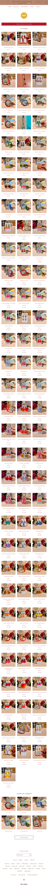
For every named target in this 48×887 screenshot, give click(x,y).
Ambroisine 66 (33, 863)
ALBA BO (38, 868)
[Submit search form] (30, 855)
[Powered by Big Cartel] (24, 884)
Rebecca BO (31, 868)
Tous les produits (24, 837)
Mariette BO (17, 868)
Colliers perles (27, 871)
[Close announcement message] (46, 2)
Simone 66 (7, 866)
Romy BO (28, 866)
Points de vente (24, 6)
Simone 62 (40, 863)
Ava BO (34, 866)
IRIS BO (43, 868)
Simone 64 (40, 866)
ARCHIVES (24, 868)
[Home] (24, 15)
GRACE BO (19, 871)
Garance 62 (21, 866)
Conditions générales (32, 874)
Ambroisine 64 (25, 863)
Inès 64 (18, 863)
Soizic (10, 868)
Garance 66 (14, 866)
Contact (32, 6)
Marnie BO (5, 868)
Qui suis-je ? (16, 6)
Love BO (13, 863)
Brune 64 (7, 863)
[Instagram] (24, 880)
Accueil (15, 860)
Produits (10, 6)
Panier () (38, 6)
